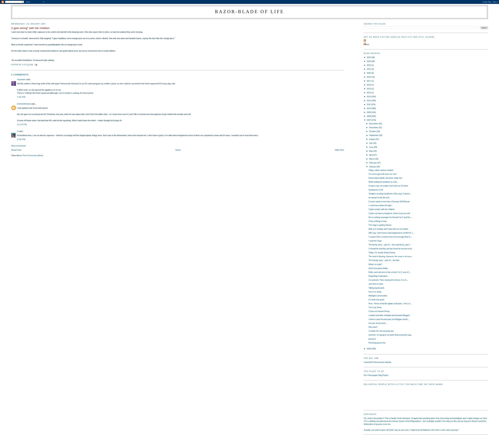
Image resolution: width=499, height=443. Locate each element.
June (371, 147)
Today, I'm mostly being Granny (382, 252)
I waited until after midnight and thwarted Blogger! (389, 315)
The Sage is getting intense (380, 225)
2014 (369, 92)
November (374, 127)
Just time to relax (376, 284)
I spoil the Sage (375, 241)
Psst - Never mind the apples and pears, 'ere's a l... (390, 303)
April (371, 155)
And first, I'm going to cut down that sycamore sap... (390, 335)
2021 (369, 69)
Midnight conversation (378, 296)
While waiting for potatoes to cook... (383, 182)
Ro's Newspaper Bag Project (376, 375)
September (374, 135)
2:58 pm (21, 139)
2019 (369, 77)
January (372, 166)
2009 (369, 112)
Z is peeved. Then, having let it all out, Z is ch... (388, 280)
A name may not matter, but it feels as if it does (388, 186)
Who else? (373, 327)
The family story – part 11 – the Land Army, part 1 (389, 245)
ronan (366, 44)
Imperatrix (21, 79)
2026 (369, 57)
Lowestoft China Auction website (377, 362)
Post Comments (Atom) (33, 155)
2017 (369, 81)
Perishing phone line (377, 343)
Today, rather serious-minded (381, 170)
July (371, 143)
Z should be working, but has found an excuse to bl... (391, 248)
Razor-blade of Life (249, 11)
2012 (369, 100)
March (372, 159)
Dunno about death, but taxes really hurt (385, 178)
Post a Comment (18, 146)
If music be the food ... (378, 323)
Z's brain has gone (376, 299)
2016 (369, 85)
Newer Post (16, 150)
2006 (369, 349)
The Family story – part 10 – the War (384, 260)
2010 (369, 108)
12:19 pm (22, 124)
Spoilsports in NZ (376, 190)
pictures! (372, 339)
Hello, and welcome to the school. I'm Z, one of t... (390, 272)
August (372, 139)
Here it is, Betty (375, 292)
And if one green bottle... (379, 268)
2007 (369, 120)
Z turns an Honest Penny (379, 311)
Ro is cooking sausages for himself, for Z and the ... (390, 217)
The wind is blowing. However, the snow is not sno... (391, 256)
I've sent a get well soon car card (382, 174)
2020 (369, 73)
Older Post (339, 150)
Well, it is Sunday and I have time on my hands (388, 229)
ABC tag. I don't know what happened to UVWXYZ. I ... (392, 233)
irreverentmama (24, 104)
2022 (369, 65)
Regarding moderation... (379, 276)
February (373, 163)
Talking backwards (376, 288)
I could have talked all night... (381, 205)
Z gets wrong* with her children (382, 209)
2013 (369, 96)
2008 (369, 116)
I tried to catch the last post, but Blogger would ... (389, 319)
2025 (369, 61)
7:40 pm (21, 97)
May (371, 151)
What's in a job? (375, 264)
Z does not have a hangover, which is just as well (389, 213)
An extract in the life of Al (379, 197)
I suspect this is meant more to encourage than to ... (390, 237)
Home (178, 150)
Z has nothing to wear (378, 221)
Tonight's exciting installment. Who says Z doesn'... (390, 194)
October (372, 131)
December (374, 123)
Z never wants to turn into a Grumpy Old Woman (389, 201)
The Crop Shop (375, 307)
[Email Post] (36, 64)
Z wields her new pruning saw (381, 331)
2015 (369, 89)
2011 (369, 104)
